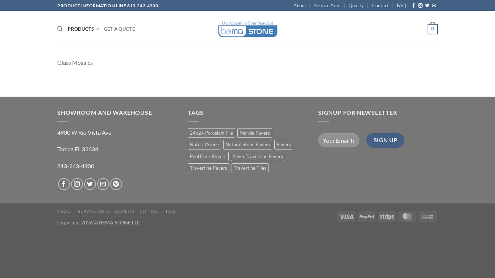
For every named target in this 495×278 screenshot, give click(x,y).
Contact (380, 5)
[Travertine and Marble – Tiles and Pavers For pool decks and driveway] (247, 29)
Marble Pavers (255, 133)
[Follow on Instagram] (420, 5)
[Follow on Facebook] (413, 5)
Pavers (283, 144)
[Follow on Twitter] (427, 5)
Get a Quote (119, 29)
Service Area (327, 5)
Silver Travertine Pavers (258, 156)
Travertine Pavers (208, 168)
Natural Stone (204, 144)
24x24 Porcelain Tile (211, 133)
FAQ (401, 5)
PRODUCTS (81, 29)
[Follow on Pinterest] (116, 184)
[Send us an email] (434, 5)
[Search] (60, 29)
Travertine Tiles (250, 168)
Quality (356, 5)
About (300, 5)
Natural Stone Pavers (247, 144)
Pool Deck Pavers (208, 156)
